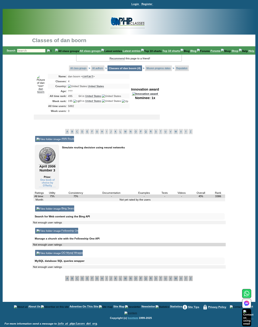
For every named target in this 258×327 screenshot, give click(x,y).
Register (146, 3)
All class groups (90, 50)
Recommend (117, 58)
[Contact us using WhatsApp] (246, 295)
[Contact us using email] (248, 317)
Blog (193, 50)
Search (11, 50)
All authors (97, 68)
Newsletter (148, 306)
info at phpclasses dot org (77, 323)
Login (135, 3)
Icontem (133, 317)
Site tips (193, 306)
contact (88, 76)
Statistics (176, 306)
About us (34, 306)
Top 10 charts (171, 50)
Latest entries (132, 50)
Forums (215, 50)
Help (251, 50)
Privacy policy (217, 306)
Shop (235, 50)
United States (96, 86)
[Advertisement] (190, 104)
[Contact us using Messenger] (246, 305)
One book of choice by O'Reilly (47, 182)
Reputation (182, 68)
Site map (118, 306)
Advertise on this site (84, 306)
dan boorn (40, 90)
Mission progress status (158, 68)
